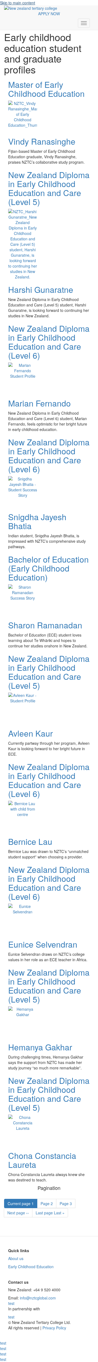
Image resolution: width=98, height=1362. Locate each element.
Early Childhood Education (31, 1266)
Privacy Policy (53, 1327)
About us (15, 1258)
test (11, 1303)
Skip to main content (17, 2)
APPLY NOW (49, 13)
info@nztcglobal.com (38, 1298)
